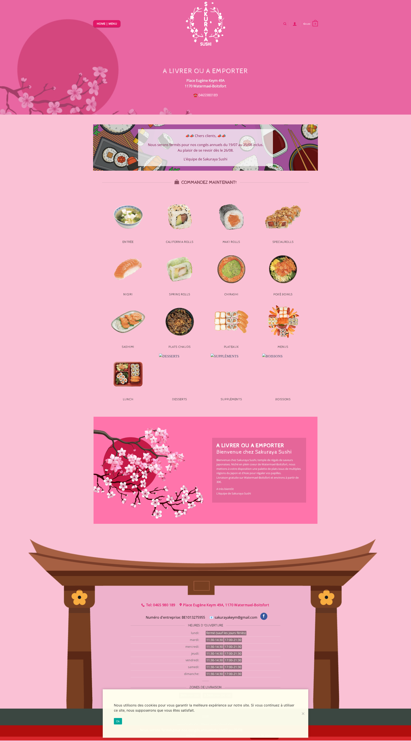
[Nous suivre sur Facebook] (263, 616)
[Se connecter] (295, 23)
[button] (310, 23)
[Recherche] (284, 24)
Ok (118, 721)
